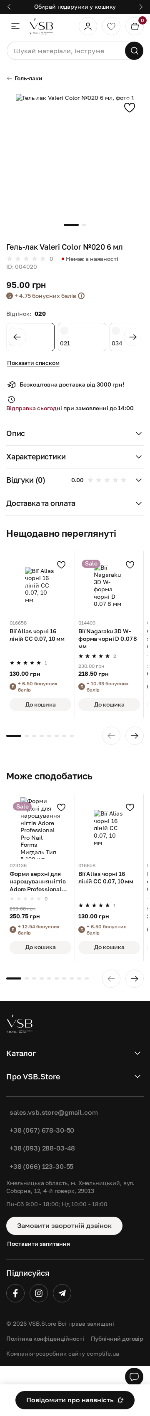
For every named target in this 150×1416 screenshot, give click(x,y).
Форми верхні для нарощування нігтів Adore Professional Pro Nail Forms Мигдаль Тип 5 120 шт (40, 881)
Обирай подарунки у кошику (75, 6)
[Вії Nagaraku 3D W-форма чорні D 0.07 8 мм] (109, 585)
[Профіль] (88, 26)
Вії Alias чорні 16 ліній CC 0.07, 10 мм (37, 634)
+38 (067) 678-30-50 (42, 1130)
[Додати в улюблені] (129, 107)
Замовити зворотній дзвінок (64, 1225)
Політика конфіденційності (45, 1338)
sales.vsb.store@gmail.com (54, 1112)
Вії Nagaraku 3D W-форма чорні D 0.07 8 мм (107, 638)
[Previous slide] (17, 337)
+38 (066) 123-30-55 (41, 1166)
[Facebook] (15, 1293)
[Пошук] (134, 51)
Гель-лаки (28, 78)
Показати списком (33, 362)
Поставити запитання (38, 1243)
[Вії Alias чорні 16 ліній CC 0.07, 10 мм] (40, 585)
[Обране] (111, 26)
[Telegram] (62, 1293)
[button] (75, 434)
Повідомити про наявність (70, 1400)
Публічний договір (117, 1338)
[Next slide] (133, 337)
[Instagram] (39, 1293)
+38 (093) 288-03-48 (42, 1148)
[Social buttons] (134, 1377)
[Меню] (15, 26)
